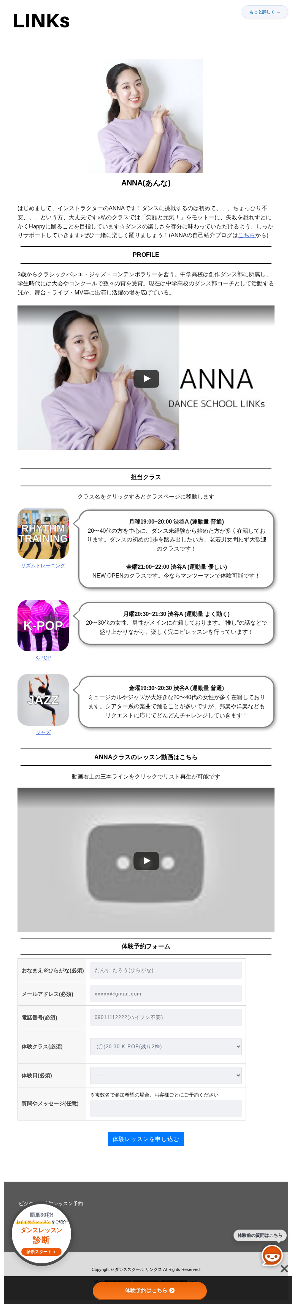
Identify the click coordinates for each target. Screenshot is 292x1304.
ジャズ (43, 732)
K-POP (43, 658)
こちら (246, 235)
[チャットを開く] (272, 1255)
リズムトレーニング (43, 565)
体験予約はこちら (146, 1290)
